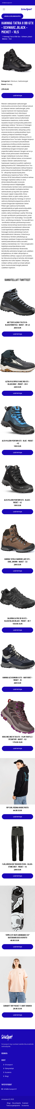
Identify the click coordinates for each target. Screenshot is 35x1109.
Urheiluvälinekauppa (12, 16)
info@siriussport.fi (7, 3)
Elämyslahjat (9, 1068)
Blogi (7, 1076)
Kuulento (8, 1072)
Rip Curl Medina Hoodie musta (17, 807)
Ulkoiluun (13, 81)
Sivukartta (25, 1105)
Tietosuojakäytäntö (13, 1105)
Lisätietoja (17, 95)
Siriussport (9, 1065)
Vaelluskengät (23, 81)
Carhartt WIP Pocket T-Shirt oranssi (17, 1006)
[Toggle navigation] (3, 9)
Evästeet (25, 1103)
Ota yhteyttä (16, 1103)
